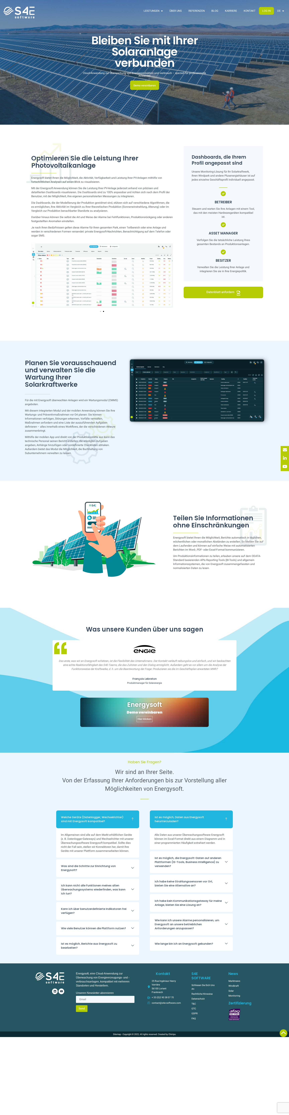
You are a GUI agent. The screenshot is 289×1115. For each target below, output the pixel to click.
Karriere (231, 11)
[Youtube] (61, 991)
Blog (214, 11)
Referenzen (196, 11)
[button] (35, 276)
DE (279, 11)
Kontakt (250, 11)
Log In (266, 11)
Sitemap (117, 1034)
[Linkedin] (55, 991)
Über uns (175, 11)
